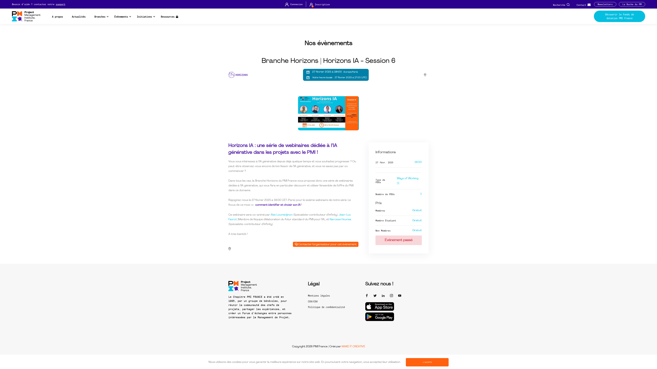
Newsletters (605, 4)
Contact (582, 4)
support (60, 4)
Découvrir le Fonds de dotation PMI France (619, 16)
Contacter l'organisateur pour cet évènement (327, 244)
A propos (57, 16)
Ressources (168, 16)
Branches (99, 16)
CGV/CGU (313, 301)
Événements (121, 16)
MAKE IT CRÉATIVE (353, 346)
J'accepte (427, 362)
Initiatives (144, 16)
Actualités (79, 16)
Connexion (296, 4)
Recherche (560, 4)
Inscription (322, 4)
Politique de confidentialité (326, 307)
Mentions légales (319, 295)
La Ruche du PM (632, 4)
